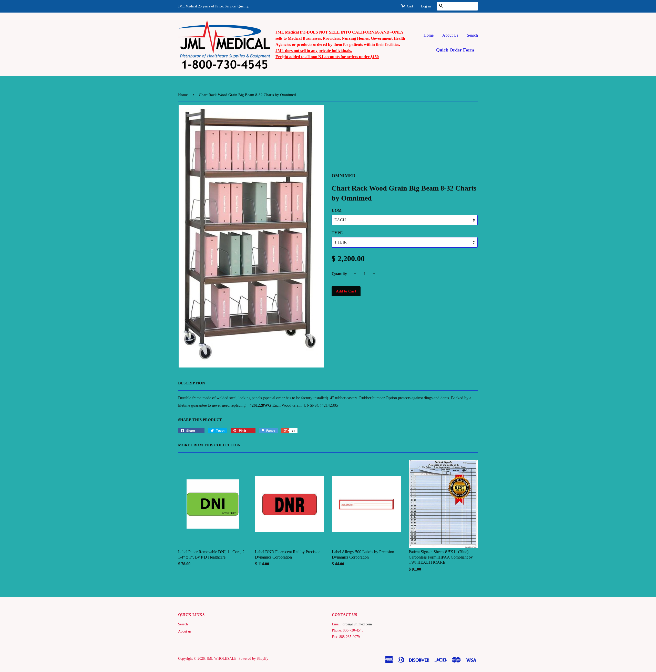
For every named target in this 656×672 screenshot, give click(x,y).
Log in (426, 6)
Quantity (339, 273)
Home (429, 35)
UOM (337, 210)
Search (472, 35)
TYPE (337, 233)
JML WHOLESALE (222, 658)
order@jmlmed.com (357, 624)
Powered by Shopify (253, 658)
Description (191, 383)
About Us (450, 35)
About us (184, 631)
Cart (409, 6)
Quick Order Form (455, 49)
